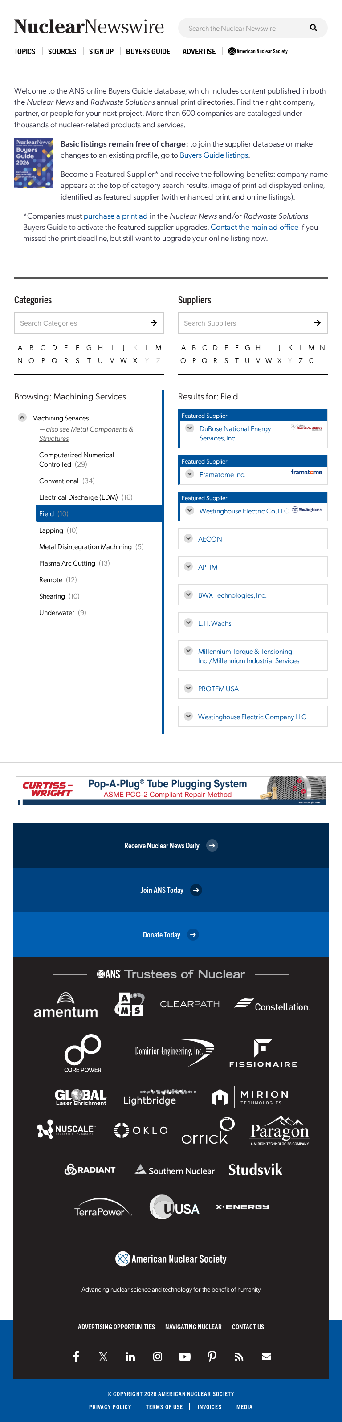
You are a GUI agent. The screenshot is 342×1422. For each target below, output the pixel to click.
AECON (210, 538)
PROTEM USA (218, 688)
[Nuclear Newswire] (239, 1356)
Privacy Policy (110, 1406)
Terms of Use (164, 1406)
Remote (50, 579)
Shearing (52, 595)
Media (244, 1406)
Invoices (210, 1406)
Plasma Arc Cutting (67, 562)
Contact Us (248, 1326)
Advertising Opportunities (116, 1326)
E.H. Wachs (214, 622)
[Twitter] (103, 1356)
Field (46, 513)
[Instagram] (157, 1356)
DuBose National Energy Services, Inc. (235, 433)
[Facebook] (76, 1356)
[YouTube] (185, 1356)
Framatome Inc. (223, 474)
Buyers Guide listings (214, 154)
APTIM (207, 566)
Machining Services (60, 417)
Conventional (59, 480)
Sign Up (101, 51)
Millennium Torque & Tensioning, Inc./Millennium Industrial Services (248, 655)
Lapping (51, 529)
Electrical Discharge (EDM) (78, 496)
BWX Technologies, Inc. (232, 594)
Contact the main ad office (254, 226)
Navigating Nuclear (193, 1326)
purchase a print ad (116, 215)
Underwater (56, 612)
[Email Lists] (266, 1356)
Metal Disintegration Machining (85, 546)
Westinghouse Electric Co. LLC (244, 510)
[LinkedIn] (130, 1356)
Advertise (199, 51)
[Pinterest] (212, 1356)
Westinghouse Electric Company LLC (252, 716)
